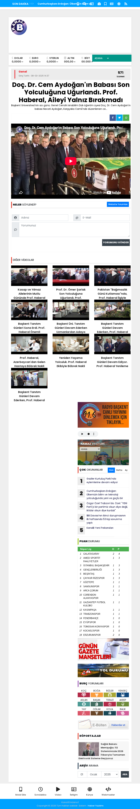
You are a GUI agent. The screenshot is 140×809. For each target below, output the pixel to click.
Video (58, 794)
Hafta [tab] (119, 470)
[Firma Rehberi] (99, 3)
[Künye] (119, 3)
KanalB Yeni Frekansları (97, 530)
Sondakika (40, 794)
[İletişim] (91, 3)
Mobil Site (20, 794)
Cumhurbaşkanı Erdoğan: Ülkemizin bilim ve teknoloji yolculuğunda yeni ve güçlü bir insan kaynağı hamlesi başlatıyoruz (100, 494)
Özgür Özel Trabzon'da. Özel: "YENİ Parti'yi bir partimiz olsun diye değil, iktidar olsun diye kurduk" (104, 507)
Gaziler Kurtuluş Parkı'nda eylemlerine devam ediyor (99, 481)
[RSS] (126, 3)
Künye (89, 794)
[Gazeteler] (111, 3)
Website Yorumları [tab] (118, 204)
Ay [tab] (126, 470)
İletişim (74, 794)
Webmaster (108, 794)
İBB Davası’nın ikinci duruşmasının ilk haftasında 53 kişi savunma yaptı (102, 519)
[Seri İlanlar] (105, 3)
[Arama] (84, 3)
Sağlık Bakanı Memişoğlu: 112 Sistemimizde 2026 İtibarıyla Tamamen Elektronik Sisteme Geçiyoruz (102, 751)
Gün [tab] (111, 470)
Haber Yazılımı (95, 805)
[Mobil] (78, 3)
